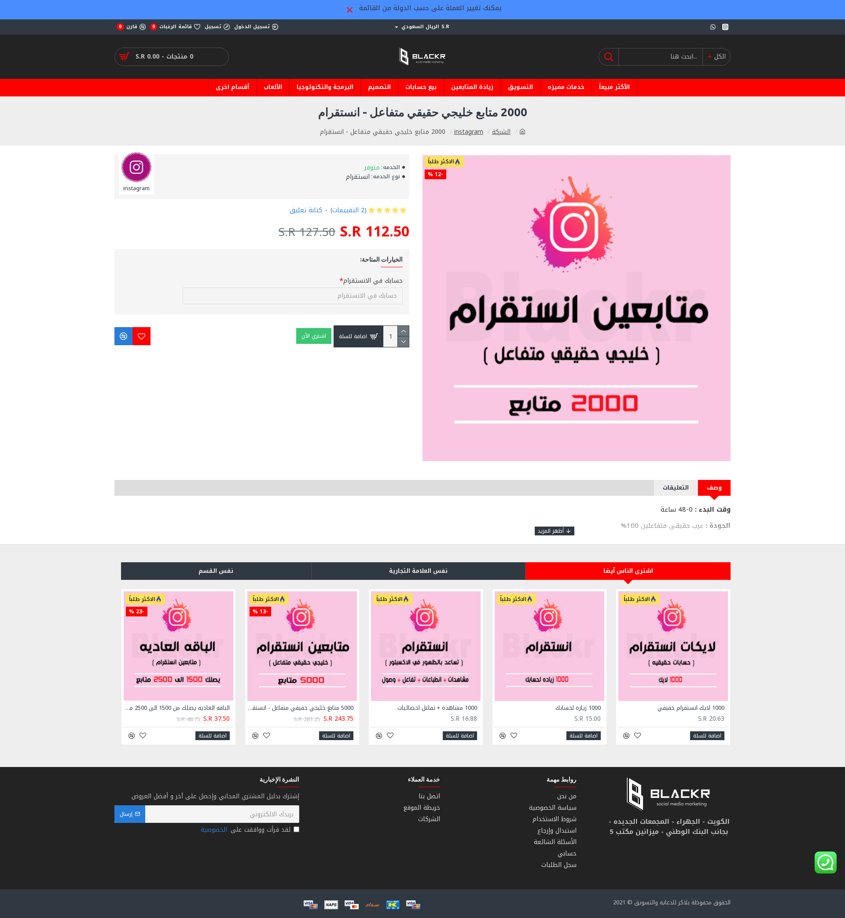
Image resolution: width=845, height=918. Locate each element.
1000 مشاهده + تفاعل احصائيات (437, 708)
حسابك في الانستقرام (373, 281)
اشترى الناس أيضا (628, 570)
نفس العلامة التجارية (418, 570)
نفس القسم (215, 570)
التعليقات (676, 487)
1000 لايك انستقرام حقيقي (691, 708)
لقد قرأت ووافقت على (245, 829)
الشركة (501, 131)
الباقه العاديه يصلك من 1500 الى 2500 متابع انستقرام (177, 708)
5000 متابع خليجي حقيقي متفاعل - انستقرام (300, 708)
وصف (714, 487)
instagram (468, 131)
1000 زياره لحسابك (578, 708)
